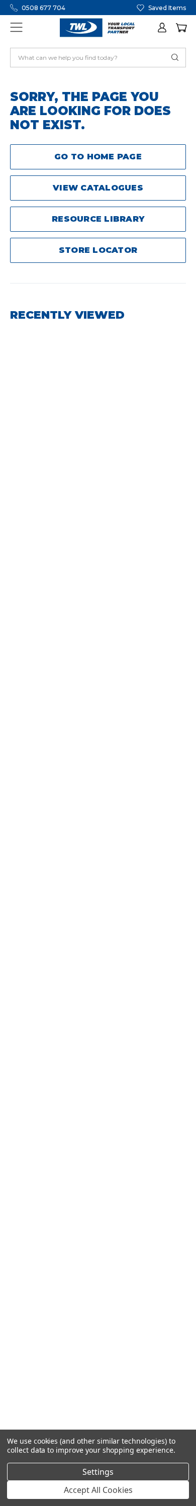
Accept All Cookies (98, 1489)
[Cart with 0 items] (181, 28)
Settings (98, 1471)
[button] (163, 28)
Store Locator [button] (98, 250)
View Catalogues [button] (98, 188)
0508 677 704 (43, 8)
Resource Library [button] (98, 219)
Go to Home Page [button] (98, 156)
